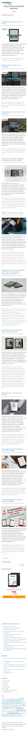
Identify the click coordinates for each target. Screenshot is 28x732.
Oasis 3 (19, 203)
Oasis (16, 203)
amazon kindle (21, 436)
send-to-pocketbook (6, 551)
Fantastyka (23, 150)
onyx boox (9, 320)
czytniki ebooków (8, 704)
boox (24, 199)
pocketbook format (6, 379)
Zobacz (14, 597)
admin (20, 60)
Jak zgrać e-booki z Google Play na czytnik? (13, 637)
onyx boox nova (14, 320)
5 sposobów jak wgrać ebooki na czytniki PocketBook (12, 500)
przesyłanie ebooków (8, 549)
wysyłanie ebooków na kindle (16, 381)
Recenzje (18, 366)
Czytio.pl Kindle (21, 253)
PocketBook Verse (5, 714)
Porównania (13, 198)
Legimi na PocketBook (15, 376)
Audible (16, 199)
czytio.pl (16, 253)
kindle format (22, 373)
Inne (4, 684)
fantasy (3, 152)
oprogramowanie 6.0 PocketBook (14, 493)
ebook (3, 60)
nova (11, 318)
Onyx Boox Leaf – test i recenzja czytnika (12, 393)
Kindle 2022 (4, 258)
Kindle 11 (7, 257)
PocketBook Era (19, 204)
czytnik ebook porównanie (10, 312)
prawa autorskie (16, 103)
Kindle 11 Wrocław (20, 257)
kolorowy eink (4, 316)
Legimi (11, 203)
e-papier (21, 313)
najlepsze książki (8, 152)
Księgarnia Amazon (14, 260)
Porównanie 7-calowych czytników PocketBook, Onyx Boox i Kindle (12, 159)
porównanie (4, 206)
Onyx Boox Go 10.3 (11, 711)
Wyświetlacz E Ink (15, 368)
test (9, 444)
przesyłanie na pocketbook (19, 549)
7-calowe (5, 199)
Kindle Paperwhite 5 (14, 375)
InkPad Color (14, 315)
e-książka (4, 439)
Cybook (16, 698)
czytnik (3, 255)
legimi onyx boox (21, 316)
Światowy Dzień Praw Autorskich (14, 105)
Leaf (9, 203)
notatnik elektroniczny (9, 710)
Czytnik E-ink (13, 701)
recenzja (3, 442)
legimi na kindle (8, 376)
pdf (23, 440)
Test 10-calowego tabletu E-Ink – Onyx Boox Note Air (14, 664)
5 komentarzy (20, 333)
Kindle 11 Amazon (13, 257)
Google (18, 439)
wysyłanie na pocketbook (10, 386)
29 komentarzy (20, 452)
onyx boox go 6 (4, 711)
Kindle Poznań (16, 258)
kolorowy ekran (11, 316)
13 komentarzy (20, 25)
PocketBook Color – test (9, 672)
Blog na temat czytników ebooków (14, 7)
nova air (13, 318)
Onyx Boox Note (19, 711)
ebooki (6, 60)
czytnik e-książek (5, 201)
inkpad (10, 315)
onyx (23, 203)
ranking (10, 263)
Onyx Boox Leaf (7, 204)
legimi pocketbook (5, 318)
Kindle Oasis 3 (4, 203)
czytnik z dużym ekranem (17, 704)
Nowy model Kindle (18, 262)
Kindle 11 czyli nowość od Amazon (12, 213)
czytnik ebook (7, 150)
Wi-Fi (3, 207)
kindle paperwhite (5, 375)
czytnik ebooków (8, 255)
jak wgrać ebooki (10, 548)
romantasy (15, 152)
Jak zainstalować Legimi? (9, 635)
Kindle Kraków (10, 258)
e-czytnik (10, 313)
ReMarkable (18, 716)
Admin (16, 494)
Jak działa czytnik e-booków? (10, 626)
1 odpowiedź (20, 214)
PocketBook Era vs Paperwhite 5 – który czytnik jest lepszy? (12, 331)
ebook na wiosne (16, 150)
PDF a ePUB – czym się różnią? (10, 629)
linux (14, 203)
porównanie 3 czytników (12, 206)
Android (13, 199)
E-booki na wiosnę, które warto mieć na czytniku (13, 112)
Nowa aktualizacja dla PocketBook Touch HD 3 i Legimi (12, 450)
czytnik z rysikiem (12, 705)
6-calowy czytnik (5, 699)
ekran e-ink (8, 708)
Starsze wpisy (5, 558)
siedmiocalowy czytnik (10, 442)
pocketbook (10, 103)
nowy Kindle (11, 262)
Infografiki (5, 682)
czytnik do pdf (4, 700)
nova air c (18, 318)
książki (7, 260)
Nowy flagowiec (5, 262)
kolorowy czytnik (21, 315)
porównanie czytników (9, 323)
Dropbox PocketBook (11, 546)
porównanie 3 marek (21, 206)
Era (15, 373)
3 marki (22, 198)
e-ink (13, 255)
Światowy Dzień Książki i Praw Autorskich (11, 66)
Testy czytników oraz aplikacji (9, 690)
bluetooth (20, 199)
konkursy (5, 685)
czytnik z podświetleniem (15, 371)
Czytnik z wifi (11, 201)
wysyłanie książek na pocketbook (11, 384)
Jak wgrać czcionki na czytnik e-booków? (12, 634)
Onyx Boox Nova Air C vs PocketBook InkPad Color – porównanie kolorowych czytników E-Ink (13, 271)
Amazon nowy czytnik (6, 253)
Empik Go (20, 201)
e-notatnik (17, 313)
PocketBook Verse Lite (13, 714)
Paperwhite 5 (9, 378)
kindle (9, 60)
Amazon (22, 58)
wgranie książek (13, 551)
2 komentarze (21, 68)
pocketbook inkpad (12, 321)
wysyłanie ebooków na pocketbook (9, 383)
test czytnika (23, 716)
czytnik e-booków (13, 700)
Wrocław (14, 263)
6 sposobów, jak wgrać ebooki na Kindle (12, 22)
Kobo (22, 708)
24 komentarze (22, 503)
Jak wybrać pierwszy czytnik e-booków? (12, 628)
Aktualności (13, 58)
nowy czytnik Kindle (22, 260)
